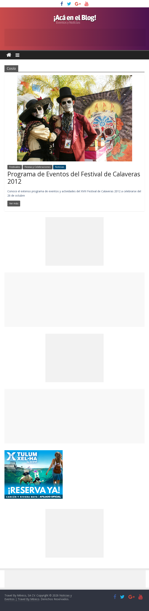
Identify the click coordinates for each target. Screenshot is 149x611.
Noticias (59, 167)
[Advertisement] (74, 299)
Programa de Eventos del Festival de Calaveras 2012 (73, 177)
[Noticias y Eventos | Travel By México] (8, 55)
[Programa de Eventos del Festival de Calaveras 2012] (74, 77)
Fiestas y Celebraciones (37, 167)
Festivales (14, 167)
